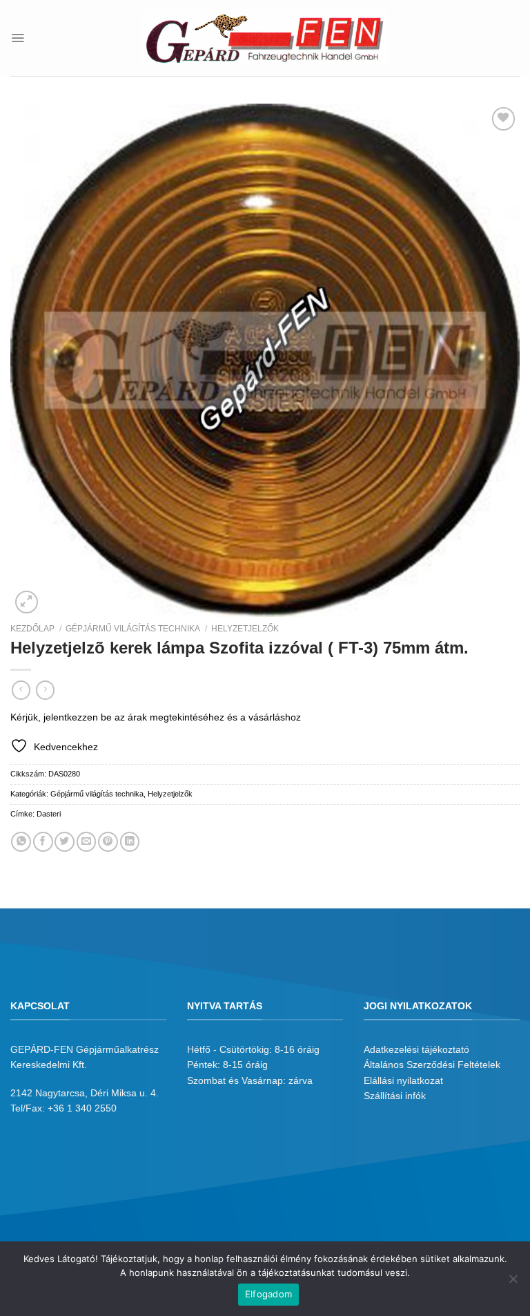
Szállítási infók (395, 1095)
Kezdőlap (32, 628)
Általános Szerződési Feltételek (432, 1064)
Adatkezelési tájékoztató (416, 1049)
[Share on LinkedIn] (130, 842)
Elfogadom (268, 1293)
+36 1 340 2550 (82, 1108)
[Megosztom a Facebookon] (43, 842)
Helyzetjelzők (245, 628)
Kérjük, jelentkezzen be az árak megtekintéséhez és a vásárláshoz (155, 717)
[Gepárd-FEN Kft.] (265, 38)
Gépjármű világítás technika (133, 628)
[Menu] (17, 37)
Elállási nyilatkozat (403, 1080)
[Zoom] (27, 602)
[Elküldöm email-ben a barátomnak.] (87, 842)
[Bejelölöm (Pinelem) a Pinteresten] (108, 842)
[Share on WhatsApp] (21, 842)
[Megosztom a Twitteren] (65, 842)
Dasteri (49, 814)
